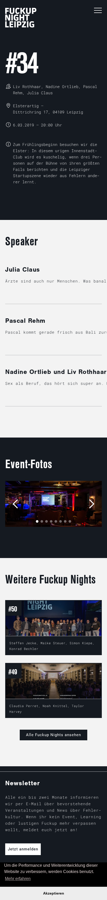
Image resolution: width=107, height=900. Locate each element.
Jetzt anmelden (23, 849)
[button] (97, 10)
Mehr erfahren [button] (18, 878)
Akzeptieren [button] (53, 893)
